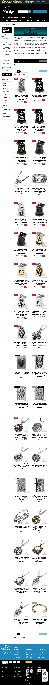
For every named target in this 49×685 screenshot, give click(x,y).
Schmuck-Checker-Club (6, 673)
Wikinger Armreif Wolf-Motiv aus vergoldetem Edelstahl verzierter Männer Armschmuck (39, 621)
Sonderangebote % (29, 20)
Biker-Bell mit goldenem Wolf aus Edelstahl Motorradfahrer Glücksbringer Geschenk (39, 282)
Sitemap (40, 683)
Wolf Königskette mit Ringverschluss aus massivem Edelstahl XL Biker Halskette (21, 190)
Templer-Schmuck (17, 652)
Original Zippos (40, 657)
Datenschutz (18, 683)
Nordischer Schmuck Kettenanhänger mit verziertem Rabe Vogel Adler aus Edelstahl (21, 590)
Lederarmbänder (40, 654)
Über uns (3, 671)
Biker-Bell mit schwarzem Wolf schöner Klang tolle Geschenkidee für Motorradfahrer (21, 251)
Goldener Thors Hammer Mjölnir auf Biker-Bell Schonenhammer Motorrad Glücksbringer (39, 251)
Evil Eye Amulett (17, 657)
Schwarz (5, 104)
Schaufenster (4, 670)
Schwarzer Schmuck (41, 652)
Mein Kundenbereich (18, 676)
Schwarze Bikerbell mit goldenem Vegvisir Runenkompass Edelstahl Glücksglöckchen (21, 159)
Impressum (9, 683)
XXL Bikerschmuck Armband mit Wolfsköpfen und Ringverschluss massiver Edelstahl (39, 191)
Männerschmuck (13, 17)
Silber (5, 105)
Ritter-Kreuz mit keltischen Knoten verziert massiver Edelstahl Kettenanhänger (39, 344)
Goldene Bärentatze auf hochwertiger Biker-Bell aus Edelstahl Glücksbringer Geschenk (21, 282)
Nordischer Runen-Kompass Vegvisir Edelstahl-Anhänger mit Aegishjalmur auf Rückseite (21, 559)
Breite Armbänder (29, 649)
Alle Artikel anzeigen (34, 71)
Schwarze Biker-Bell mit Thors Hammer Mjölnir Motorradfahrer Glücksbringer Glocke (39, 159)
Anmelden (44, 1)
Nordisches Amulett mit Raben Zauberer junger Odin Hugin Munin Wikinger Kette (39, 465)
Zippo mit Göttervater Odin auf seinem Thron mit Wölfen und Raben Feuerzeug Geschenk (39, 405)
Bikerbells (6, 90)
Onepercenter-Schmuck (30, 654)
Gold (5, 101)
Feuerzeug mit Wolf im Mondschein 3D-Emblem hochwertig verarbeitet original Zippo (21, 497)
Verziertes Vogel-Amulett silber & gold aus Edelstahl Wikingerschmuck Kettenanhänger (39, 559)
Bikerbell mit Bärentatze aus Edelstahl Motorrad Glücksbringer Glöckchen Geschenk (39, 313)
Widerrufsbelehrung (25, 683)
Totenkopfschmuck (29, 652)
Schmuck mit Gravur (41, 649)
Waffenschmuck (28, 657)
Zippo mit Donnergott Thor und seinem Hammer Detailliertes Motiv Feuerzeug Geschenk (21, 405)
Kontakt (38, 1)
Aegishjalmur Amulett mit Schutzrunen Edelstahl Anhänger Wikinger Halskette (21, 435)
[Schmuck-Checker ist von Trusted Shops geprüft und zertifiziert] (27, 675)
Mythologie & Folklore (5, 113)
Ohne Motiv (6, 115)
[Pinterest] (7, 653)
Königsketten (28, 656)
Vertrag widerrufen (34, 683)
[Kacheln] (15, 65)
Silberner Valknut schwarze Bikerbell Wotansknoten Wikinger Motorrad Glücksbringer (21, 128)
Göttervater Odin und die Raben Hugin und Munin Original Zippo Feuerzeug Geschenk (39, 374)
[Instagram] (10, 653)
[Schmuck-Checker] (9, 10)
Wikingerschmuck (17, 654)
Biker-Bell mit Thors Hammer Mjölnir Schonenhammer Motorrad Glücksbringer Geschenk (21, 313)
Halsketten (13, 20)
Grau (4, 102)
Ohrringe (5, 20)
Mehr (20, 20)
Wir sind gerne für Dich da (7, 69)
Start (4, 17)
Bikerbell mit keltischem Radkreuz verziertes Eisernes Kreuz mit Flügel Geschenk (21, 221)
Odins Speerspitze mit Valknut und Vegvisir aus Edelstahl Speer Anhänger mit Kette (21, 621)
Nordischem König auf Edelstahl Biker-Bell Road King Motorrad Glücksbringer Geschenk (21, 97)
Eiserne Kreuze (17, 651)
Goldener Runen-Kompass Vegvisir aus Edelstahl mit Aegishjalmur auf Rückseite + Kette (39, 528)
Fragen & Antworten (18, 671)
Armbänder (31, 17)
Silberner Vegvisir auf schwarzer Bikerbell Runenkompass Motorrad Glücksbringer (39, 128)
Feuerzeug (6, 91)
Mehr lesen (16, 57)
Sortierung (32, 65)
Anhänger (22, 17)
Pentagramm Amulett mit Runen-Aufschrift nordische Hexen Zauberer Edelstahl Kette (21, 466)
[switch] (45, 680)
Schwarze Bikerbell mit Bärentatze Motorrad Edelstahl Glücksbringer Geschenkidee (39, 221)
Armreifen (5, 88)
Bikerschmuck (28, 651)
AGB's (13, 683)
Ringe (37, 17)
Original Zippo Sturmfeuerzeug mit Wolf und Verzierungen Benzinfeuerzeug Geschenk (39, 497)
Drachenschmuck (17, 656)
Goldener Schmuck (41, 651)
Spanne (3, 79)
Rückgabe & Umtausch (18, 673)
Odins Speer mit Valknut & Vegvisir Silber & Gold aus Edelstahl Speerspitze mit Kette (39, 590)
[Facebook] (2, 653)
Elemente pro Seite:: (39, 68)
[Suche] (29, 11)
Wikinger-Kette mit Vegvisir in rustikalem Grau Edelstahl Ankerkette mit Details (21, 527)
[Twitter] (4, 653)
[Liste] (17, 65)
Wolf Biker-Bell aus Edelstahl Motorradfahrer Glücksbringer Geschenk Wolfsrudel (21, 344)
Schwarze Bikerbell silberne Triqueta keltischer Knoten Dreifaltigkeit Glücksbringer (39, 96)
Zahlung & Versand (17, 675)
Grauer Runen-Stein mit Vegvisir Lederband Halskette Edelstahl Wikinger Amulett (39, 435)
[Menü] (47, 672)
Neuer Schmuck (41, 20)
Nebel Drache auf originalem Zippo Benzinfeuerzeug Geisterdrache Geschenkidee (21, 373)
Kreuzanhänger (17, 649)
